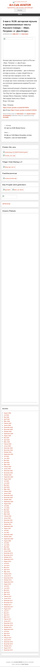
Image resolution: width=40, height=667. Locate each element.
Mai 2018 (6, 590)
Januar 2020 (7, 551)
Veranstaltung (7, 115)
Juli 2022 (6, 506)
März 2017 (7, 617)
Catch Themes (25, 664)
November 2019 (8, 555)
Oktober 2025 (7, 431)
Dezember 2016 (8, 623)
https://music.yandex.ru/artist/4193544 (23, 110)
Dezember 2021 (8, 520)
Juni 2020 (6, 545)
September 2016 (8, 629)
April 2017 (7, 615)
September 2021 (8, 526)
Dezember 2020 (8, 534)
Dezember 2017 (8, 600)
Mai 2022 (6, 510)
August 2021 (7, 528)
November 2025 (8, 429)
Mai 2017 (6, 613)
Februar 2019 (7, 574)
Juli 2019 (6, 563)
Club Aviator (24, 34)
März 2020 (7, 549)
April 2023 (7, 487)
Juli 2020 (6, 543)
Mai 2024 (6, 460)
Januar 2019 (7, 576)
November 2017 (8, 602)
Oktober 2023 (7, 475)
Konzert (33, 114)
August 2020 (7, 541)
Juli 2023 (6, 481)
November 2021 (8, 522)
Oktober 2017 (7, 605)
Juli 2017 (6, 611)
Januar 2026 (7, 425)
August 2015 (7, 648)
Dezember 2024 (8, 448)
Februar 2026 (7, 423)
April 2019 (7, 569)
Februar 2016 (7, 638)
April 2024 (7, 462)
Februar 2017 (7, 619)
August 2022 (7, 503)
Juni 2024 (6, 458)
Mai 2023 (6, 485)
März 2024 (7, 464)
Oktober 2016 (7, 627)
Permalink (6, 117)
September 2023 (8, 477)
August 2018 (7, 584)
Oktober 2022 (7, 499)
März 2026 (7, 421)
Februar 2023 (7, 491)
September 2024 (8, 454)
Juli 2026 (6, 415)
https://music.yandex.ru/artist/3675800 (16, 107)
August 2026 (7, 413)
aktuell (28, 114)
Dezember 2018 (8, 578)
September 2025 (8, 433)
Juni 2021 (6, 532)
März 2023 (7, 489)
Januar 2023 (7, 493)
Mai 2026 (6, 417)
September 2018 (8, 582)
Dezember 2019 (8, 553)
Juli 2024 (6, 456)
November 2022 (8, 497)
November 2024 (8, 450)
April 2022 (7, 512)
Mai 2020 (6, 547)
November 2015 (8, 644)
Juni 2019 (6, 565)
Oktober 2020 (7, 536)
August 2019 (7, 561)
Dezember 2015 (8, 642)
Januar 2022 (7, 518)
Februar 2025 (7, 444)
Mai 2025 (6, 438)
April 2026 (7, 419)
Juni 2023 (6, 483)
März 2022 (7, 514)
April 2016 (7, 633)
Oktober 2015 (7, 646)
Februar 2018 (7, 596)
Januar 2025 (7, 446)
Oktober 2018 (7, 580)
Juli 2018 (6, 586)
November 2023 (8, 473)
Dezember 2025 (8, 427)
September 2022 (8, 501)
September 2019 (8, 559)
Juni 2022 (6, 508)
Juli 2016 (6, 631)
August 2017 (7, 609)
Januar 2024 (7, 468)
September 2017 (8, 607)
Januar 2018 (7, 598)
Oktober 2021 (7, 524)
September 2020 (8, 539)
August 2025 (7, 435)
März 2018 (7, 594)
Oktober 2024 (7, 452)
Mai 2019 (6, 567)
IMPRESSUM (6, 204)
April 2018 (7, 592)
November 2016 (8, 625)
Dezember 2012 (8, 650)
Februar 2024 (7, 466)
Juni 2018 (6, 588)
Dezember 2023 (8, 471)
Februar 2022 (7, 516)
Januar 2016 (7, 640)
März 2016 (7, 635)
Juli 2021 (6, 530)
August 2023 (7, 479)
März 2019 (7, 572)
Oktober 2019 (7, 557)
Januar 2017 (7, 621)
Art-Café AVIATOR (20, 5)
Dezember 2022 (8, 495)
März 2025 (7, 442)
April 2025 (7, 440)
